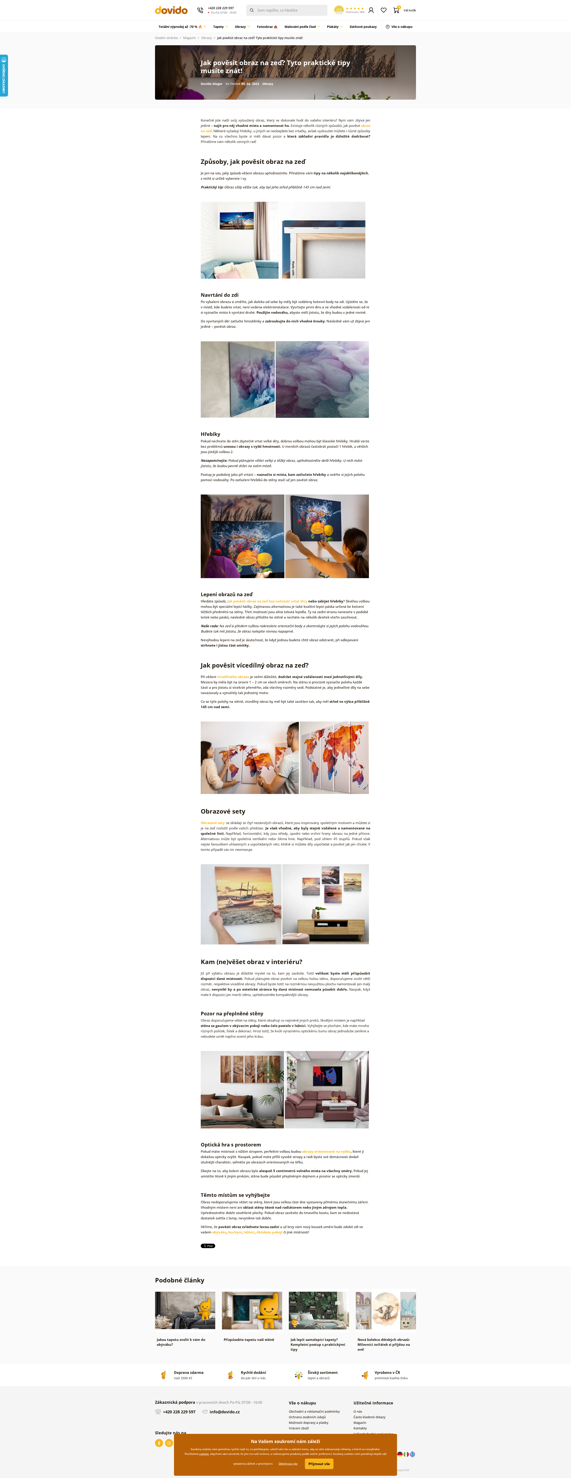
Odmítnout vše (288, 1464)
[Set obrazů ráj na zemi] (325, 904)
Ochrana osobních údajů (307, 1417)
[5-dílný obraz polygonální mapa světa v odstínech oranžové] (334, 757)
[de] (400, 1454)
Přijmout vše (319, 1464)
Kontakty (360, 1428)
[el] (412, 1454)
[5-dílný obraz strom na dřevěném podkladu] (242, 1089)
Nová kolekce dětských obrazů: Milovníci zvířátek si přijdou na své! (384, 1344)
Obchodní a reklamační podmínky (314, 1411)
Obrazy (206, 38)
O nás (358, 1411)
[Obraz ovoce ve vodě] (327, 536)
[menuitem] (182, 27)
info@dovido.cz (224, 1411)
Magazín (189, 38)
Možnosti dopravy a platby (308, 1422)
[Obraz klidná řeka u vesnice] (240, 239)
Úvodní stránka (166, 38)
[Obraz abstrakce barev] (238, 379)
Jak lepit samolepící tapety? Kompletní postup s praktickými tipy (318, 1344)
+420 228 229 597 (178, 1411)
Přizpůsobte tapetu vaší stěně (249, 1339)
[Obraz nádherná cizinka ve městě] (327, 1089)
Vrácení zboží (299, 1428)
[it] (406, 1454)
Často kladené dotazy (369, 1417)
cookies (204, 1454)
